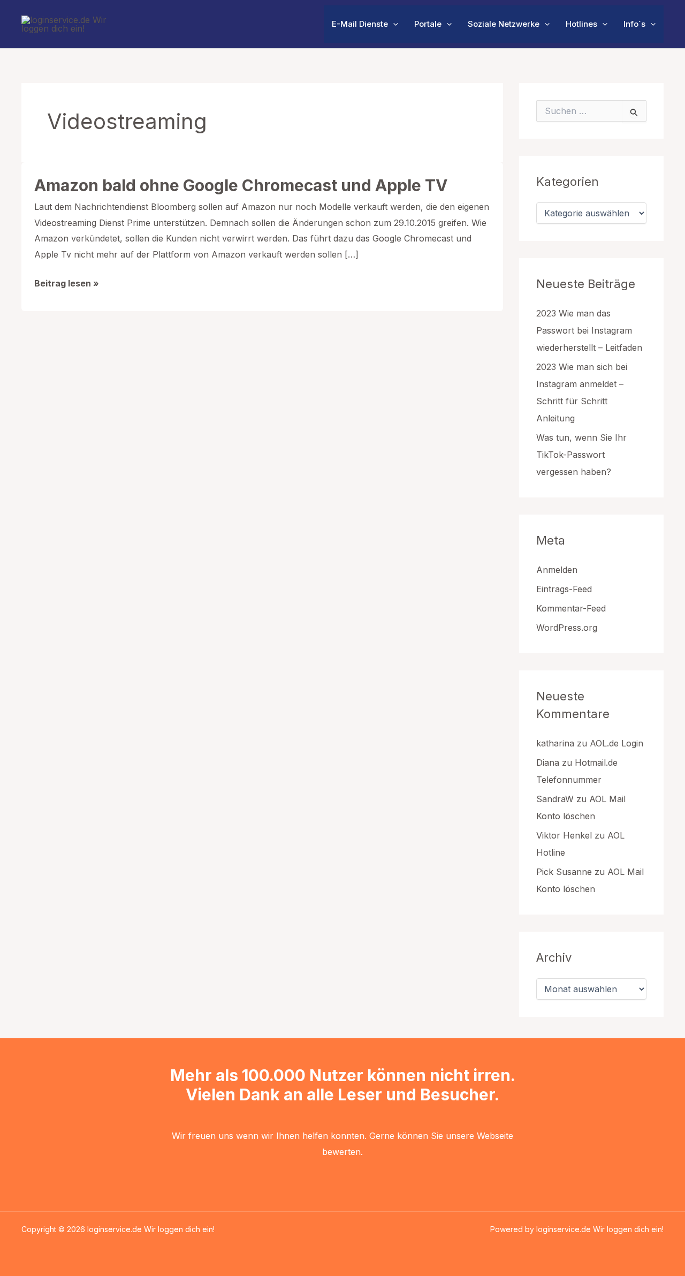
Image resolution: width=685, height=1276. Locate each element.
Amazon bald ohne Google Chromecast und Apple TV (240, 185)
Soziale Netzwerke (503, 24)
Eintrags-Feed (564, 589)
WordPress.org (566, 627)
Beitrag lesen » (66, 284)
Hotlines (581, 24)
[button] (393, 24)
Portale (428, 24)
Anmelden (556, 569)
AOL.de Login (616, 743)
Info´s (634, 24)
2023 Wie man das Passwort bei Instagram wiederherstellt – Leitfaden (589, 330)
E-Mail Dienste (360, 24)
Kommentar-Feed (571, 608)
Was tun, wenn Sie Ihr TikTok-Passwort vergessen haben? (581, 454)
